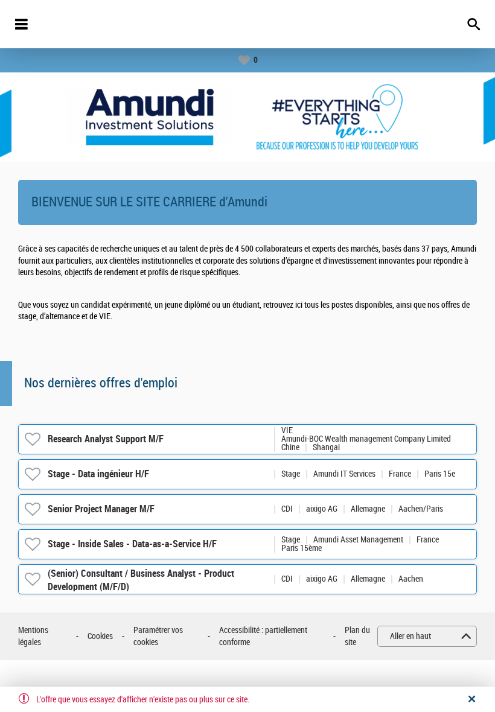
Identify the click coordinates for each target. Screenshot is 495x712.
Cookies (100, 636)
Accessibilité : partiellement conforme (263, 636)
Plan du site (357, 636)
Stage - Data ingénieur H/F (98, 474)
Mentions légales (33, 636)
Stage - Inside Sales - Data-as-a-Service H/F (132, 544)
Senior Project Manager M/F (101, 509)
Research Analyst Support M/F (106, 439)
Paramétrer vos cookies (158, 636)
